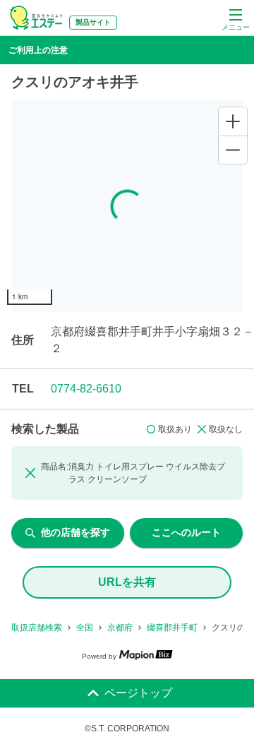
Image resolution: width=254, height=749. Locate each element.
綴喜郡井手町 (172, 628)
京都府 (120, 628)
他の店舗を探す (75, 532)
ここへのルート (186, 532)
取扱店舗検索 (36, 628)
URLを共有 (127, 582)
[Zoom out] (233, 150)
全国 (84, 628)
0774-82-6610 (86, 389)
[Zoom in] (233, 121)
